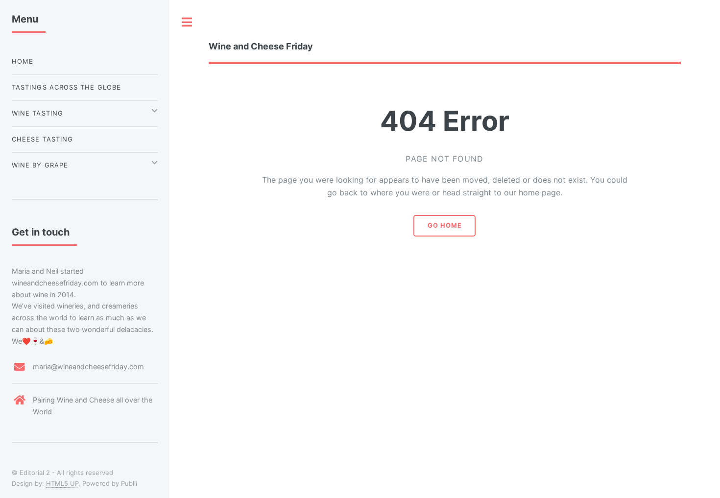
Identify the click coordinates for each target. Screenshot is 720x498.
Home (22, 61)
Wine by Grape (40, 165)
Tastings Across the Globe (66, 87)
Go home (445, 225)
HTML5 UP (62, 483)
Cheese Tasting (42, 139)
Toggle (187, 22)
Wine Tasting (37, 113)
